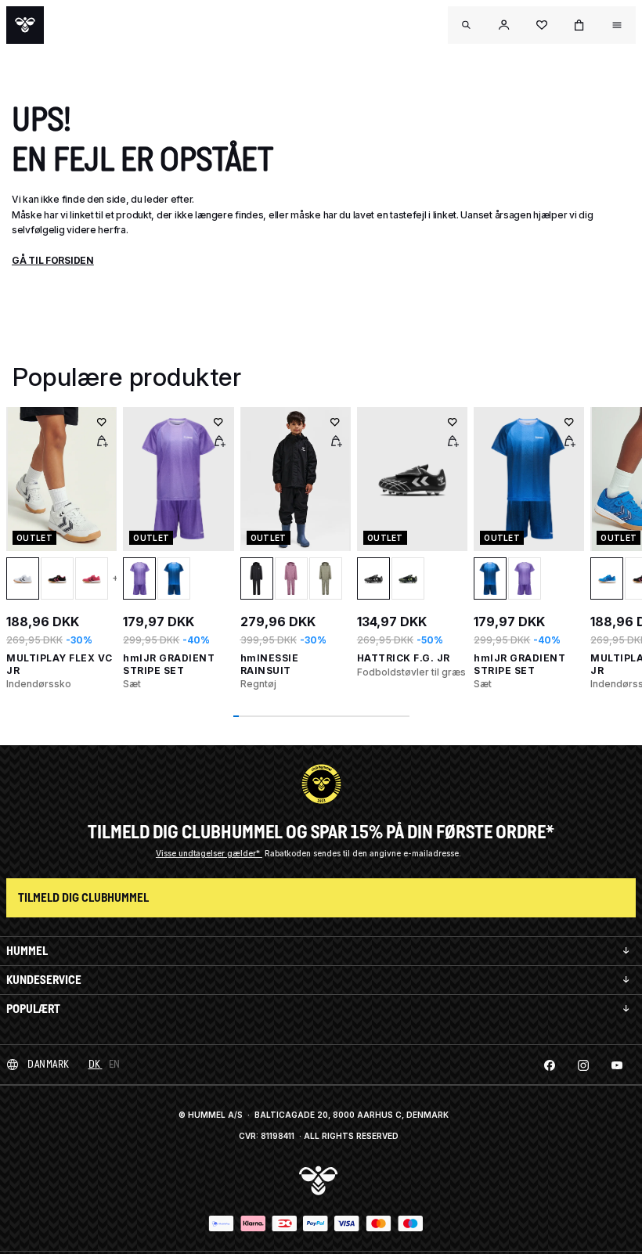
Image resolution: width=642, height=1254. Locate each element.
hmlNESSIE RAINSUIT (269, 664)
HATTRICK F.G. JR (403, 658)
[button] (504, 25)
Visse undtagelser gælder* (209, 853)
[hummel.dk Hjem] (25, 25)
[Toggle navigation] (466, 25)
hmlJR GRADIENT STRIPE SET (169, 664)
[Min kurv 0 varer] (579, 25)
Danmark (48, 1064)
